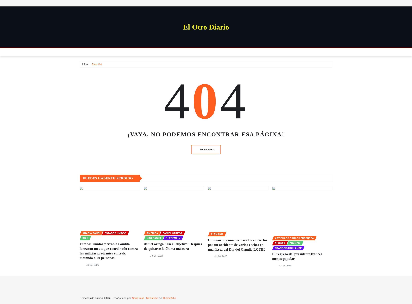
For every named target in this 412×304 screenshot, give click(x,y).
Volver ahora (207, 149)
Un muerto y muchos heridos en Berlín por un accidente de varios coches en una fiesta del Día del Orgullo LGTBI (237, 244)
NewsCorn (152, 298)
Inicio (85, 64)
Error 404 (97, 64)
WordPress (137, 298)
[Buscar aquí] (331, 52)
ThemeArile (169, 298)
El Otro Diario (206, 27)
